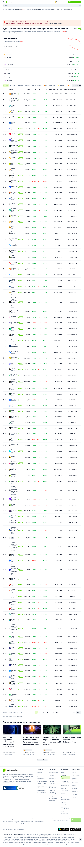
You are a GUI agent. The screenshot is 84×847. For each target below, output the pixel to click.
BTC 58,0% (53, 9)
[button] (42, 760)
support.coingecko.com (55, 23)
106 (56, 712)
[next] (61, 712)
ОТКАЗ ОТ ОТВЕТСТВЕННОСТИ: (12, 834)
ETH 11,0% (59, 9)
